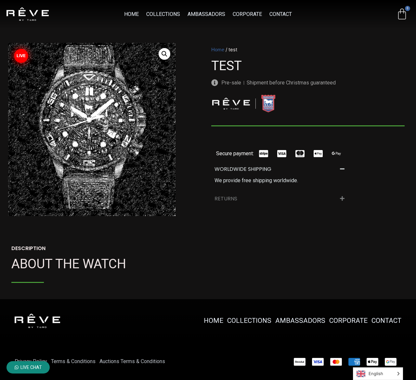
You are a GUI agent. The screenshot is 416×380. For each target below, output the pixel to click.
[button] (164, 54)
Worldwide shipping (242, 169)
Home (217, 49)
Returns (225, 198)
